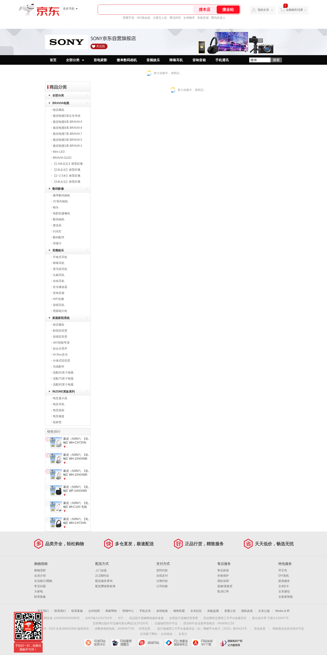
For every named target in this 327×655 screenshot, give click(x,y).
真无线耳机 (60, 269)
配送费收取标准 (105, 586)
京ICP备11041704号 (98, 618)
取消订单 (223, 591)
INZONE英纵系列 (63, 391)
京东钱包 (166, 634)
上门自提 (101, 570)
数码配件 (58, 237)
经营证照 (144, 628)
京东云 (183, 634)
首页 (53, 60)
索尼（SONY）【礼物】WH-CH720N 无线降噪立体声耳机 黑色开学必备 (76, 524)
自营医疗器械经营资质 (183, 618)
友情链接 (162, 611)
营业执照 (259, 628)
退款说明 (223, 581)
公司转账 (162, 586)
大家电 (38, 591)
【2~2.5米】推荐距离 (66, 175)
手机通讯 (222, 60)
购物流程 (40, 570)
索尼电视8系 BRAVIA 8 (67, 127)
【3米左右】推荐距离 (66, 181)
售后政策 (223, 570)
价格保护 (223, 575)
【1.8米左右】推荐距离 (68, 163)
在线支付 (162, 575)
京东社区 (196, 611)
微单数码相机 (127, 60)
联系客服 (40, 596)
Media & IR (282, 611)
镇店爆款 (58, 109)
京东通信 (284, 591)
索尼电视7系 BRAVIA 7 (67, 133)
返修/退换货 (224, 586)
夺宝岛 (282, 570)
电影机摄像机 (61, 213)
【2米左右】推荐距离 (66, 169)
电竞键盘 (58, 416)
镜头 (56, 207)
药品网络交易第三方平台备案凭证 (225, 618)
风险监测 (213, 611)
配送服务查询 (104, 581)
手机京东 (145, 611)
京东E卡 (283, 586)
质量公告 (230, 611)
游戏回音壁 (60, 336)
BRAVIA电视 (60, 103)
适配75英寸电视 (63, 378)
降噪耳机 (176, 60)
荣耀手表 (128, 17)
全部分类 (72, 60)
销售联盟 (179, 611)
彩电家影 (100, 60)
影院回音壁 (60, 330)
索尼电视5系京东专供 (66, 115)
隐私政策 (247, 611)
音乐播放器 (60, 287)
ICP (120, 618)
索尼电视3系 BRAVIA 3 (67, 145)
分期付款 (162, 581)
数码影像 (58, 188)
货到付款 (162, 570)
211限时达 (102, 575)
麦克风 (57, 225)
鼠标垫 (57, 422)
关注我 (100, 46)
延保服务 (284, 581)
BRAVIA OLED (62, 157)
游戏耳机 (58, 305)
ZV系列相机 (60, 201)
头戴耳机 (58, 275)
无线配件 (58, 366)
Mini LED (59, 151)
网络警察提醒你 (123, 643)
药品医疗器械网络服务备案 (146, 618)
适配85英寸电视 (63, 384)
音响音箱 (199, 60)
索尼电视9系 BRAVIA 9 (67, 121)
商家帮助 (111, 611)
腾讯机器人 (218, 17)
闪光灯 (57, 231)
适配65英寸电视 (63, 372)
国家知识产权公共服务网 (230, 643)
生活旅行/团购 (43, 581)
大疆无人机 (160, 17)
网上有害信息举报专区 (177, 643)
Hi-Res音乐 (60, 354)
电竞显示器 (60, 398)
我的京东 (263, 10)
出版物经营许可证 (166, 623)
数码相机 (58, 219)
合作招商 (94, 611)
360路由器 (143, 17)
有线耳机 (58, 281)
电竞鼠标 (58, 410)
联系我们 (60, 611)
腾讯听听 (175, 17)
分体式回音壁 (61, 360)
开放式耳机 (60, 257)
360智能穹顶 (61, 342)
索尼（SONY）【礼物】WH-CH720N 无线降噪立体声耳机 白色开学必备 (76, 444)
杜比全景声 (60, 348)
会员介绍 (40, 575)
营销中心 (128, 611)
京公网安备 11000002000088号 (59, 618)
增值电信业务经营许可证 (288, 628)
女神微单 (189, 17)
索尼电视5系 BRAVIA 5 (67, 139)
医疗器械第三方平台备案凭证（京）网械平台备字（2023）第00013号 (202, 628)
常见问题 (40, 586)
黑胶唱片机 (60, 311)
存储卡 (57, 243)
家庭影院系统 (61, 318)
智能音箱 (203, 17)
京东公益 (264, 611)
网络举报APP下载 (204, 643)
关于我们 (43, 611)
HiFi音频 (58, 299)
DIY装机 (283, 575)
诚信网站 (150, 643)
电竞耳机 (58, 404)
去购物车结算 (294, 10)
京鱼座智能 (285, 596)
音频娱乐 (153, 60)
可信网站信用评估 (96, 643)
